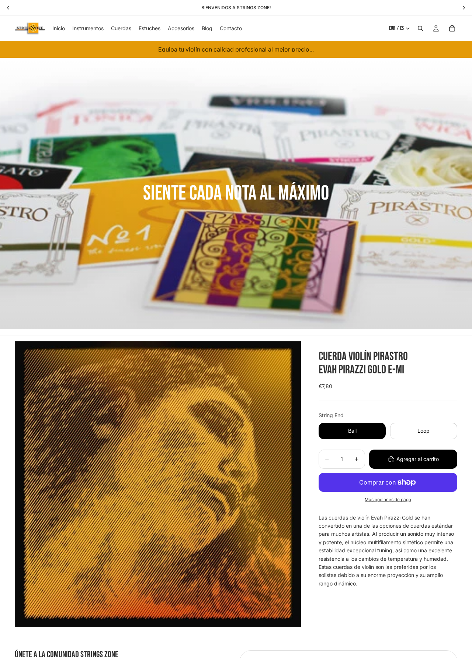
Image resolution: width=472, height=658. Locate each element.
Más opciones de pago (388, 499)
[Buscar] (420, 28)
